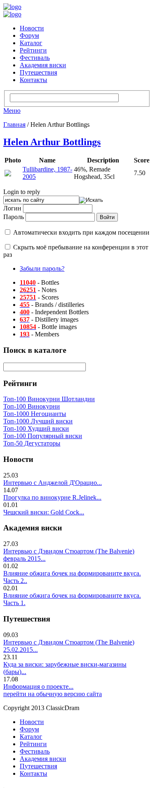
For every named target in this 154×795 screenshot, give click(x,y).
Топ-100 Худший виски (36, 428)
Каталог (31, 42)
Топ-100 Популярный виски (42, 435)
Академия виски (43, 65)
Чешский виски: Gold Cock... (43, 512)
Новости (32, 28)
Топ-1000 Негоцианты (34, 413)
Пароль (13, 216)
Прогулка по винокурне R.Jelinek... (52, 497)
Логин (12, 208)
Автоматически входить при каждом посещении (81, 232)
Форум (29, 35)
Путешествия (38, 72)
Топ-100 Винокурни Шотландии (49, 398)
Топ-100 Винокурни (31, 406)
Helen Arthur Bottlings (52, 142)
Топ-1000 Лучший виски (38, 421)
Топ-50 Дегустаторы (31, 443)
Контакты (33, 79)
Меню (12, 110)
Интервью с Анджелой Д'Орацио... (52, 482)
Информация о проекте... (38, 686)
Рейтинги (33, 50)
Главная (14, 124)
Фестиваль (35, 57)
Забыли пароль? (42, 268)
